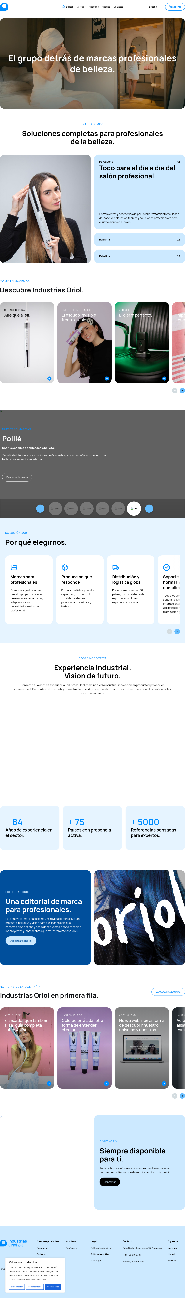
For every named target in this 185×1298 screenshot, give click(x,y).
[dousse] (71, 508)
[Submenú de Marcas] (85, 6)
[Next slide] (182, 390)
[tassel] (118, 508)
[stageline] (55, 508)
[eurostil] (87, 508)
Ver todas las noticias (168, 991)
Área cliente (175, 6)
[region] (35, 1275)
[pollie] (134, 508)
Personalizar (17, 1286)
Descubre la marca (17, 477)
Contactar (110, 1182)
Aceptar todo (53, 1286)
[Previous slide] (174, 390)
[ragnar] (102, 508)
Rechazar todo (35, 1286)
